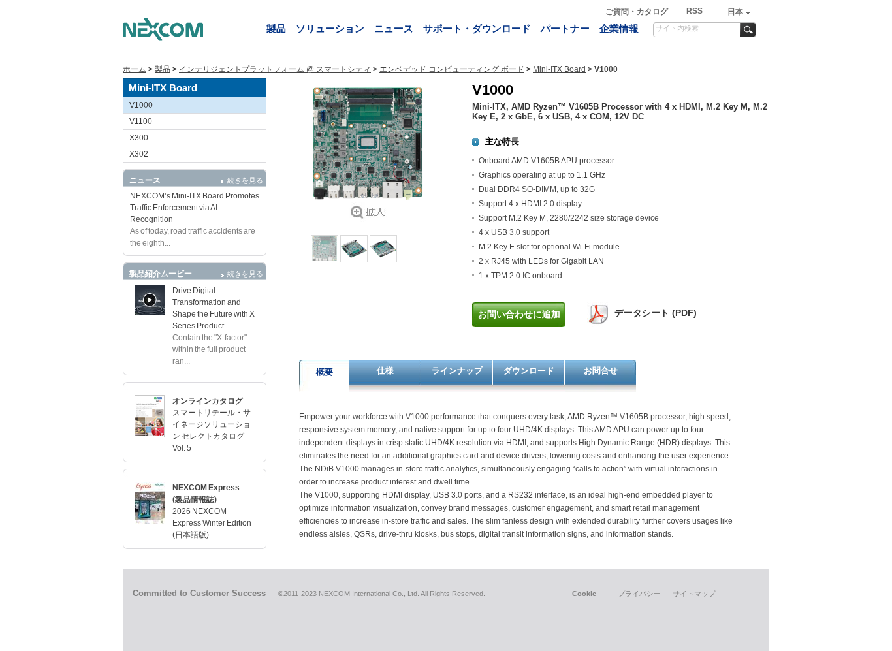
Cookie (584, 593)
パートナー (565, 28)
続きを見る (245, 180)
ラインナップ (457, 370)
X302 (138, 154)
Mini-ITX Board (559, 69)
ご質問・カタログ (637, 11)
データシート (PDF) (655, 313)
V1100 (140, 121)
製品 (276, 28)
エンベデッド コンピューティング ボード (451, 69)
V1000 (141, 105)
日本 (735, 11)
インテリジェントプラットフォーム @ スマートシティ (275, 69)
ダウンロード (528, 370)
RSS (694, 11)
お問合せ (601, 370)
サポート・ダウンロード (477, 28)
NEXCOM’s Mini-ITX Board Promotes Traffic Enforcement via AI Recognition (194, 207)
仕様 (385, 370)
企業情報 (619, 28)
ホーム (134, 69)
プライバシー (639, 593)
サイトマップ (694, 593)
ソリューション (330, 28)
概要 (324, 372)
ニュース (393, 28)
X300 (138, 137)
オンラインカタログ (207, 400)
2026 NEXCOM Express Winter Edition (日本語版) (211, 523)
